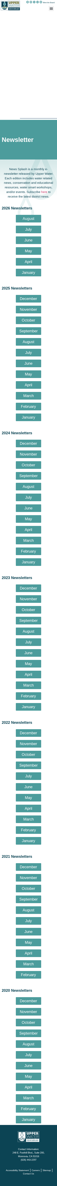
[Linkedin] (31, 2)
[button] (51, 8)
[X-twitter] (34, 2)
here (44, 192)
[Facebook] (27, 2)
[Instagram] (37, 2)
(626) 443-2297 (28, 1159)
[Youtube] (41, 2)
